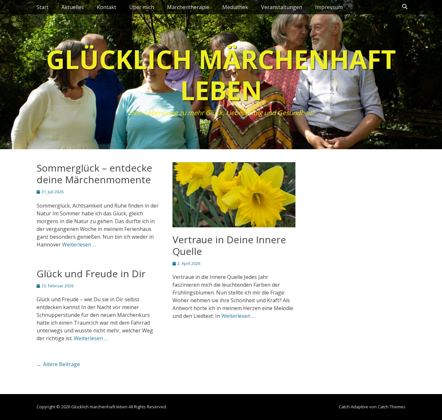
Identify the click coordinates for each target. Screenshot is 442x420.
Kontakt (106, 7)
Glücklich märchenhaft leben (221, 74)
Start (43, 7)
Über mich (141, 7)
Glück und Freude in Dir (91, 273)
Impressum (329, 7)
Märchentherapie (188, 7)
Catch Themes (391, 407)
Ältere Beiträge (58, 364)
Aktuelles (72, 7)
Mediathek (235, 7)
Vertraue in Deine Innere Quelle (229, 245)
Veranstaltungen (281, 7)
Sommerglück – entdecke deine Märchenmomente (94, 173)
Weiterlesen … (79, 244)
